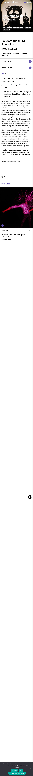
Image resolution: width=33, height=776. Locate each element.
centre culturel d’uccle (10, 2)
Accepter (14, 770)
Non (21, 770)
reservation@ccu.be (22, 154)
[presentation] (2, 19)
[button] (25, 2)
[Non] (31, 769)
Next (30, 497)
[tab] (16, 61)
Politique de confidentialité (17, 773)
